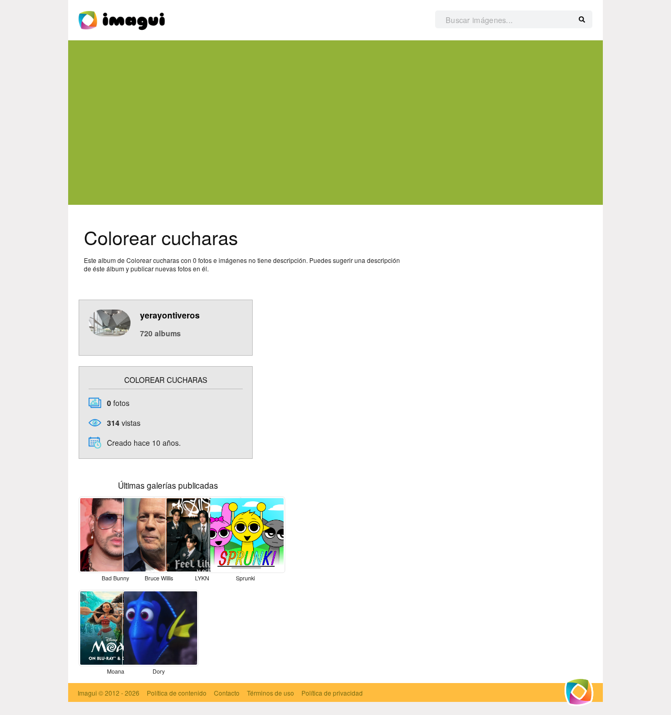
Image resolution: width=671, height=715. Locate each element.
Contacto (227, 692)
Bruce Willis (159, 578)
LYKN (202, 578)
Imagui (87, 692)
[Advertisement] (335, 122)
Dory (159, 671)
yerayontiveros (170, 315)
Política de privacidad (332, 692)
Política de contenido (177, 692)
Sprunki (245, 578)
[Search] (582, 20)
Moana (115, 671)
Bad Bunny (115, 578)
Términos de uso (270, 692)
